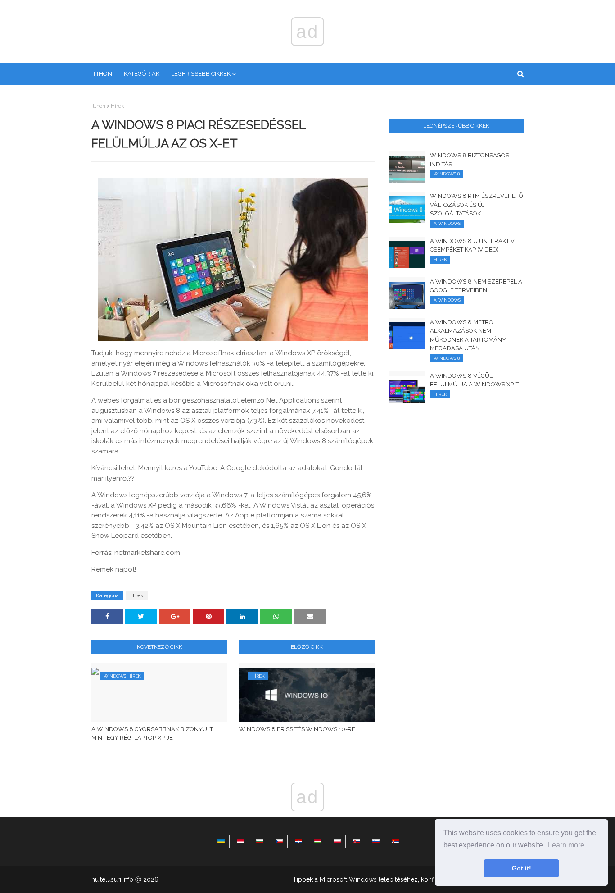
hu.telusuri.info (112, 879)
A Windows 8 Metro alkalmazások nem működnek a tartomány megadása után (468, 335)
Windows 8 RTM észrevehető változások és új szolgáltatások (476, 204)
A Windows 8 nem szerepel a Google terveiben (476, 286)
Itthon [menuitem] (101, 73)
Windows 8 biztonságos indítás (469, 160)
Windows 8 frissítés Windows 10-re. (298, 729)
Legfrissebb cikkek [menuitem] (201, 73)
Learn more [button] (566, 845)
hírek (117, 106)
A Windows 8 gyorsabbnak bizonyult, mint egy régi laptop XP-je (152, 734)
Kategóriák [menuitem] (141, 73)
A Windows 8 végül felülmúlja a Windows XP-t (474, 380)
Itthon (98, 106)
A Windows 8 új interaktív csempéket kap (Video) (472, 245)
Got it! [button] (521, 868)
